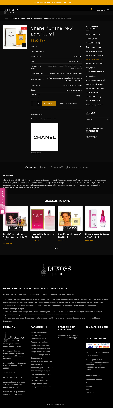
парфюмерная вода (75, 61)
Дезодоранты (91, 68)
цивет (80, 80)
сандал (74, 80)
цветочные (78, 85)
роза (80, 73)
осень (80, 90)
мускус (79, 78)
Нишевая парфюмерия (94, 63)
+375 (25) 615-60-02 (10, 373)
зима (71, 90)
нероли (79, 68)
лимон (73, 68)
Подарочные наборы (93, 47)
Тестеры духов (91, 39)
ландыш (75, 73)
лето (75, 90)
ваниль (55, 78)
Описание (31, 167)
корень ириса (66, 73)
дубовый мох (71, 78)
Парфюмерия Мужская (94, 55)
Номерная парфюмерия (94, 105)
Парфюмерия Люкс (93, 101)
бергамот (68, 66)
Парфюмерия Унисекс (94, 51)
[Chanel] (44, 137)
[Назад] (6, 18)
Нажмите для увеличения (24, 45)
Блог (108, 2)
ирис (58, 73)
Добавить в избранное (68, 103)
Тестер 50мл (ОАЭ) (93, 43)
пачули (68, 80)
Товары (29, 18)
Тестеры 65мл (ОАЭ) (93, 97)
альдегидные (68, 85)
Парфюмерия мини (93, 35)
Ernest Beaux (77, 56)
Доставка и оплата (77, 167)
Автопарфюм (91, 76)
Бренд (43, 167)
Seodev (95, 355)
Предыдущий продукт (101, 18)
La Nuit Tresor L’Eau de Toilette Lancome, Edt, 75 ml (15, 237)
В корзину (49, 103)
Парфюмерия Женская (41, 18)
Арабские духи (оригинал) (95, 80)
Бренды (89, 386)
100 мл (79, 47)
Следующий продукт (107, 18)
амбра (49, 78)
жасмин (53, 73)
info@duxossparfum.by (12, 377)
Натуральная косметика (95, 88)
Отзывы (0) (57, 167)
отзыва (19, 394)
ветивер (62, 78)
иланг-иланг (77, 66)
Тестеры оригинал (92, 92)
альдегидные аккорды (55, 66)
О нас (88, 383)
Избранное (91, 9)
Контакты (90, 392)
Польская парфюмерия (94, 84)
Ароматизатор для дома (95, 72)
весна (66, 90)
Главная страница (18, 18)
